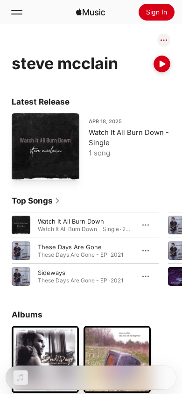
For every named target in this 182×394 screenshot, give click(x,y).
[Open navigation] (17, 12)
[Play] (162, 64)
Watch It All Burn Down (71, 221)
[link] (36, 201)
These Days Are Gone (70, 247)
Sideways (51, 272)
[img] (90, 12)
